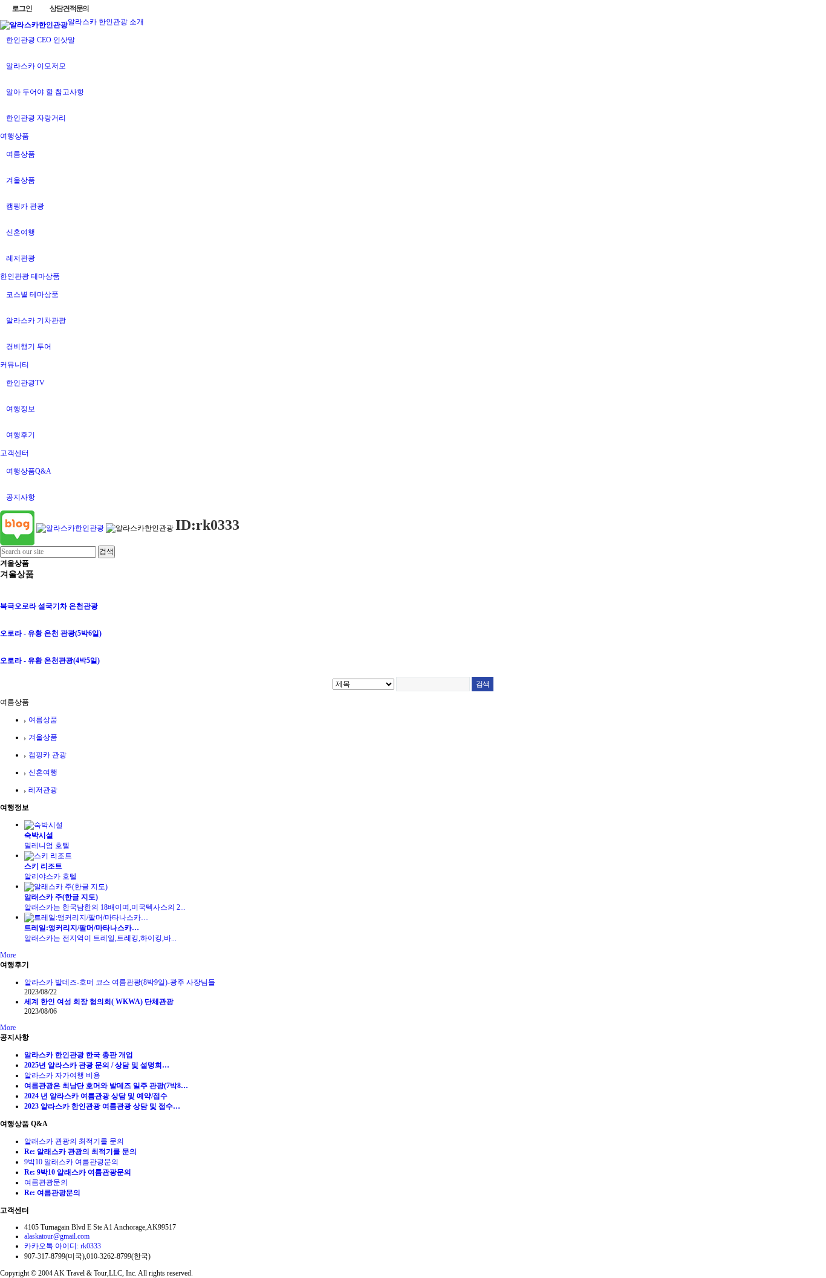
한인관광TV (25, 383)
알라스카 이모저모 (36, 66)
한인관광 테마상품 (30, 276)
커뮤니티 (14, 364)
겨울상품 (20, 180)
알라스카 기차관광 (36, 320)
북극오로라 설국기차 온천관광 (49, 606)
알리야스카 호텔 (54, 876)
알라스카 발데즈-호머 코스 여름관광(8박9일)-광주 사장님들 (119, 982)
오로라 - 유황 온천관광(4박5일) (50, 660)
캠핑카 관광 (25, 206)
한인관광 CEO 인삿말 (40, 40)
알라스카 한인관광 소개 (106, 22)
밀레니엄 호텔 (50, 845)
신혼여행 (20, 232)
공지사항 (20, 497)
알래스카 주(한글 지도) (61, 897)
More (8, 955)
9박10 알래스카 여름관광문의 (71, 1162)
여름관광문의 (46, 1182)
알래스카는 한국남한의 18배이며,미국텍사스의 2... (105, 907)
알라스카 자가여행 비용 (62, 1075)
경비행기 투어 (28, 346)
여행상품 (14, 136)
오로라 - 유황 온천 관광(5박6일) (51, 633)
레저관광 (20, 258)
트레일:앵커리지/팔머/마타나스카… (81, 928)
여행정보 (20, 409)
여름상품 (20, 154)
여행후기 (20, 435)
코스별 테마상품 (32, 294)
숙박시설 (38, 835)
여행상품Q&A (28, 471)
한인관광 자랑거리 (36, 118)
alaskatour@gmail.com (56, 1236)
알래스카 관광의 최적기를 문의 (74, 1141)
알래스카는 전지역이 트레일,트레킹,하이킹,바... (100, 938)
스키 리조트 (43, 866)
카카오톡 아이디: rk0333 (62, 1246)
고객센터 (14, 453)
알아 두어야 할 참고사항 (45, 92)
